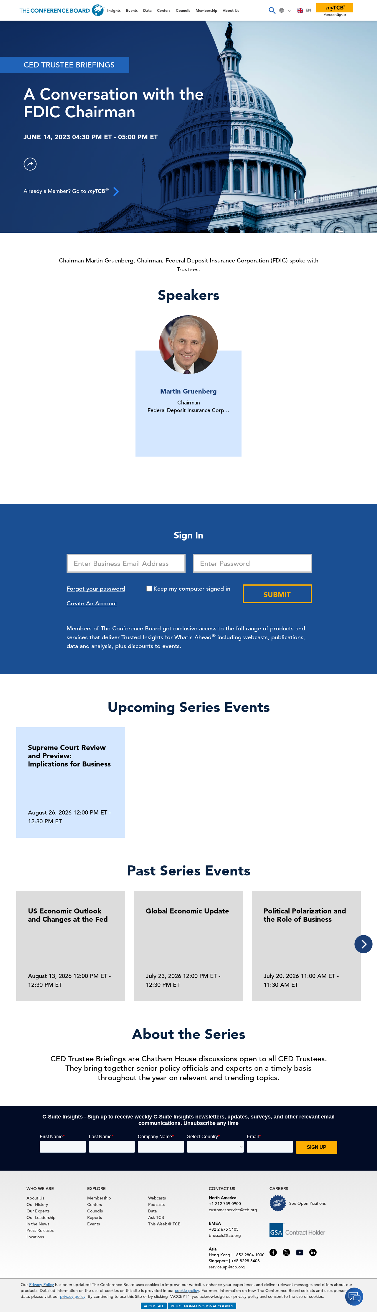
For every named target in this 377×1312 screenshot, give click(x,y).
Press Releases (40, 1230)
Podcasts (156, 1204)
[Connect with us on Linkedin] (313, 1252)
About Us (17, 118)
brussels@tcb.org (225, 1235)
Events (14, 42)
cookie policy (187, 1290)
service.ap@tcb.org (227, 1267)
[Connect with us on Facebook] (273, 1252)
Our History (37, 1204)
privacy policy (72, 1296)
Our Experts (38, 1211)
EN (308, 10)
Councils (16, 88)
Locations (35, 1237)
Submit (277, 594)
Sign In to (28, 162)
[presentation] (363, 944)
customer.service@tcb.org (233, 1209)
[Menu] (11, 10)
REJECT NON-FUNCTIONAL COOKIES (202, 1305)
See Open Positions (307, 1203)
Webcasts (157, 1198)
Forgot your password (96, 588)
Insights (15, 27)
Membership (21, 103)
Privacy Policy (41, 1284)
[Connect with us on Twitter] (286, 1252)
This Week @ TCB (26, 148)
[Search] (272, 10)
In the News (38, 1224)
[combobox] (304, 10)
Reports (94, 1217)
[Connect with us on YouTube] (299, 1251)
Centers (15, 73)
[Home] (62, 10)
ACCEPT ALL (154, 1305)
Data (11, 57)
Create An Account (92, 603)
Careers (15, 133)
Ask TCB (156, 1217)
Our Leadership (41, 1217)
